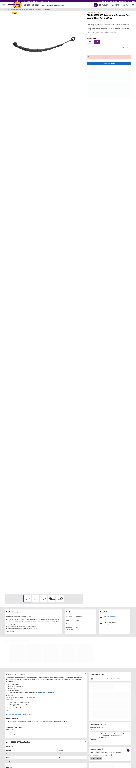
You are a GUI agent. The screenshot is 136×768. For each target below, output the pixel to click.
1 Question (100, 20)
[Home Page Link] (14, 5)
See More (89, 35)
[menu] (3, 5)
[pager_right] (81, 302)
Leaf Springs (38, 9)
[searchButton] (95, 5)
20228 (52, 692)
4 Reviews (95, 20)
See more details (10, 631)
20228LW (43, 692)
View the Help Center (108, 618)
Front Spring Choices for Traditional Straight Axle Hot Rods (107, 678)
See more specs (69, 629)
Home (6, 9)
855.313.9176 (113, 616)
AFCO (88, 13)
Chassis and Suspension (15, 9)
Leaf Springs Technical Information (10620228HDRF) (55, 721)
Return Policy (106, 624)
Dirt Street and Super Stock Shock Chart (17, 714)
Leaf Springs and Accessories (28, 9)
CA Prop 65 (12, 735)
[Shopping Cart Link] (133, 5)
